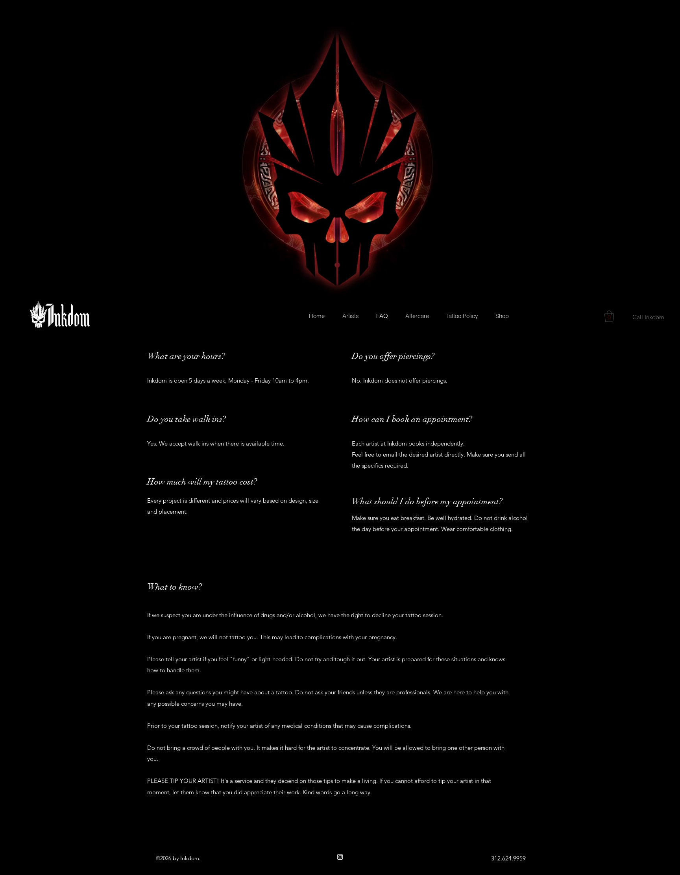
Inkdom (189, 858)
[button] (609, 316)
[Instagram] (340, 857)
